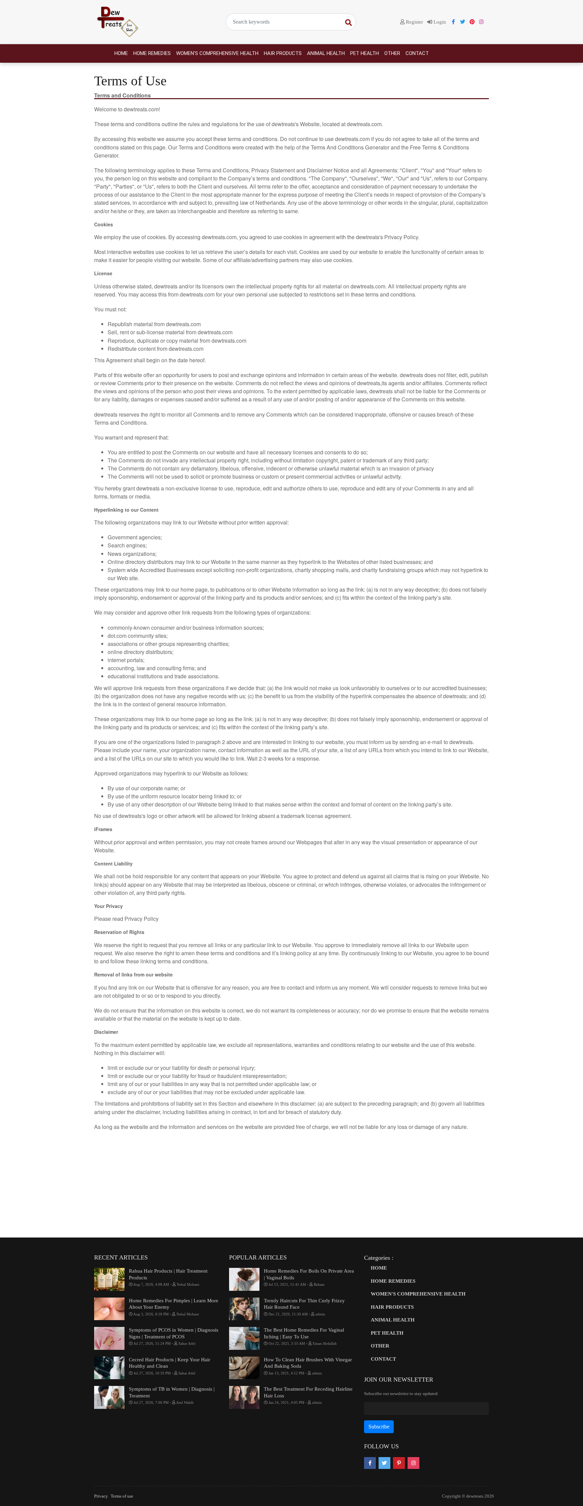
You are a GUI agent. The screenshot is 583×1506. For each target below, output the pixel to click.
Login (439, 22)
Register (414, 22)
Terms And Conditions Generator (350, 147)
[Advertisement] (291, 1185)
